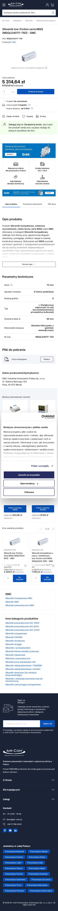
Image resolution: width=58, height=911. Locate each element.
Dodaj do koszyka (35, 91)
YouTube (10, 830)
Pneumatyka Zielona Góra (41, 891)
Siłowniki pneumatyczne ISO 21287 (22, 630)
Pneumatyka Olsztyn (14, 868)
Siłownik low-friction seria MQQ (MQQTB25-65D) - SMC (14, 555)
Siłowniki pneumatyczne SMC (19, 605)
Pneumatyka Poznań (14, 874)
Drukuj (43, 116)
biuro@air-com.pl (14, 819)
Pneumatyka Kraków (14, 857)
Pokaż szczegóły (40, 466)
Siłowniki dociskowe (15, 640)
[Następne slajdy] (53, 529)
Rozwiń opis (27, 264)
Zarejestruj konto (33, 124)
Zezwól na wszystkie (29, 474)
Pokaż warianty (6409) (43, 509)
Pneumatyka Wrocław (14, 891)
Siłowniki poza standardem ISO (20, 662)
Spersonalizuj (27, 483)
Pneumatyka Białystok (14, 851)
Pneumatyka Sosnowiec (15, 879)
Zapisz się (47, 723)
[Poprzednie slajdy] (40, 529)
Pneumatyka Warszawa (37, 885)
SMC (14, 42)
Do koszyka (19, 578)
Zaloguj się (14, 124)
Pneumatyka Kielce (37, 857)
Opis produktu (11, 204)
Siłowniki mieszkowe (15, 655)
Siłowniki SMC (12, 601)
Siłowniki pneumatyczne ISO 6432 (22, 626)
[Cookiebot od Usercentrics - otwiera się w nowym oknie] (42, 417)
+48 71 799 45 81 (14, 824)
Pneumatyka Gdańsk (39, 851)
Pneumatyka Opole (37, 868)
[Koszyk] (53, 4)
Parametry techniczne (32, 204)
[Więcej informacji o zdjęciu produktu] (46, 68)
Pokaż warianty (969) (15, 509)
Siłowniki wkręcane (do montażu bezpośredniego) (21, 673)
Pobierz (47, 359)
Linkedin (15, 830)
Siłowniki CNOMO (14, 637)
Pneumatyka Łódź (35, 863)
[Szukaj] (53, 12)
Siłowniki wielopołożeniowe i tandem (22, 669)
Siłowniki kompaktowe (16, 633)
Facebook (5, 830)
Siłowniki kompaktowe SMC (18, 598)
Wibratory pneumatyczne (17, 658)
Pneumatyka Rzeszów (38, 874)
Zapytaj (29, 116)
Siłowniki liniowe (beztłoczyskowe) (22, 651)
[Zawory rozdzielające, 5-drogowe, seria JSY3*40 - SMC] (15, 409)
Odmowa (29, 492)
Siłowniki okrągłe (13, 644)
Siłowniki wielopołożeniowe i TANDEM (23, 665)
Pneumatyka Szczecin (41, 879)
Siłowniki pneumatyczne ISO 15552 (22, 623)
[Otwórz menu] (4, 4)
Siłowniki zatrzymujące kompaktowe (23, 684)
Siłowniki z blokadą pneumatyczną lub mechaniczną (24, 679)
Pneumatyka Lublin (13, 863)
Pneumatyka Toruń (13, 885)
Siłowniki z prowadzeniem (17, 648)
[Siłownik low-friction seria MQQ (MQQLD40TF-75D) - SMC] (29, 56)
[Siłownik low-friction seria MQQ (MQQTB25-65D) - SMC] (15, 542)
